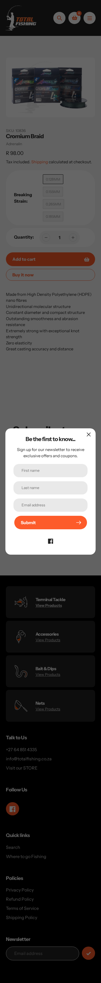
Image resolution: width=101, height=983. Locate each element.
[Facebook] (50, 540)
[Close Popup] (88, 434)
